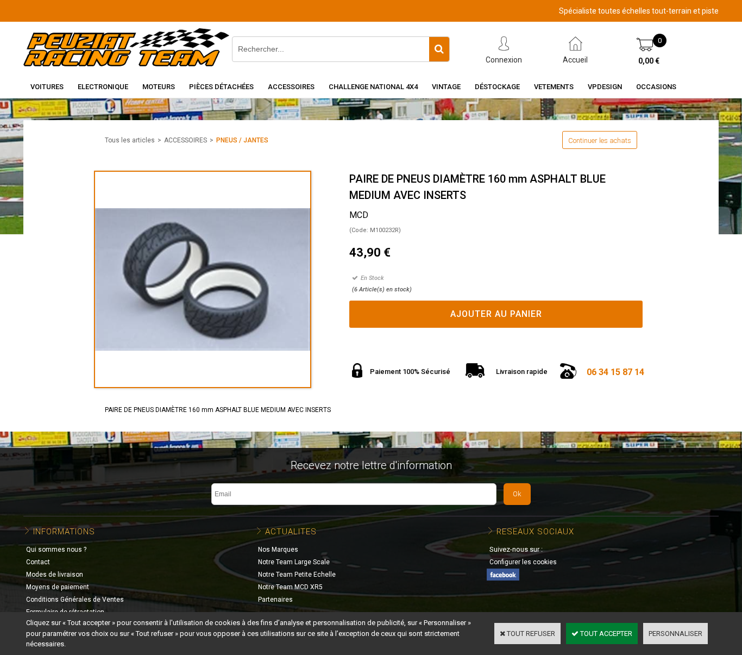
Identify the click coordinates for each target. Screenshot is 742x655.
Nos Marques (278, 549)
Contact (38, 562)
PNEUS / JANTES (242, 140)
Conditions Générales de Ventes (75, 599)
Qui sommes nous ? (56, 549)
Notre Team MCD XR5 (290, 587)
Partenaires (275, 599)
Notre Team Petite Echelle (297, 574)
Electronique (103, 87)
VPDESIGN (605, 87)
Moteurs (158, 87)
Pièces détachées (221, 87)
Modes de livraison (54, 574)
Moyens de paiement (57, 587)
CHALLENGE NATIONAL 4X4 (373, 87)
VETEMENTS (554, 87)
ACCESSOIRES (185, 140)
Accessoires (291, 87)
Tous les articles (130, 140)
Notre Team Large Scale (294, 562)
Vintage (446, 87)
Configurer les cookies (523, 562)
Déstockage (497, 87)
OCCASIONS (656, 87)
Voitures (47, 87)
